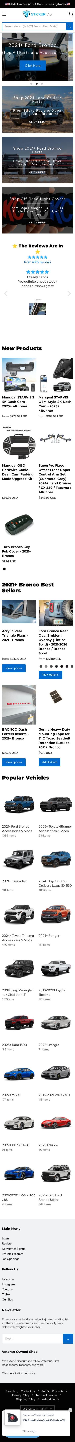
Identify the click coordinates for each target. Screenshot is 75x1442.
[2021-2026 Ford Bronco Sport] (56, 1173)
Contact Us (28, 1391)
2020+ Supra (48, 1145)
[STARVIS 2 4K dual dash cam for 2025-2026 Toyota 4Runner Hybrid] (19, 375)
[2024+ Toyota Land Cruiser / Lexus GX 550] (56, 859)
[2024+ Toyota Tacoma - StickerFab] (19, 913)
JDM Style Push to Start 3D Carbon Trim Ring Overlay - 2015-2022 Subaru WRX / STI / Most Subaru (45, 1420)
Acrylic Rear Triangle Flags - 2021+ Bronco (15, 635)
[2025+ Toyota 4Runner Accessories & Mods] (56, 804)
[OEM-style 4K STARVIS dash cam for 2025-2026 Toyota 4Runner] (56, 375)
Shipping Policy (25, 1399)
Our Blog (7, 1299)
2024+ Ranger (49, 936)
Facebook (8, 1279)
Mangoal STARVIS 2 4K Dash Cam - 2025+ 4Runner (18, 401)
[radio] (4, 569)
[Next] (65, 56)
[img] (37, 257)
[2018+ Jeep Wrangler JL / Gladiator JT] (19, 968)
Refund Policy (50, 1399)
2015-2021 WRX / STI (54, 1095)
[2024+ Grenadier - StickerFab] (19, 859)
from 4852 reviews (37, 262)
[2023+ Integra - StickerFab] (56, 1022)
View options (14, 668)
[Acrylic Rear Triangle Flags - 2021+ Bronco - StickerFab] (19, 611)
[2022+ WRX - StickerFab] (19, 1072)
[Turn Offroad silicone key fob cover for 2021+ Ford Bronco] (19, 524)
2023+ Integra (49, 1045)
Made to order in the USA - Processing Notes (37, 4)
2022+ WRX (11, 1095)
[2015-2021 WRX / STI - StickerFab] (56, 1072)
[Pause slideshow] (68, 37)
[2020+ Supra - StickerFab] (56, 1123)
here (11, 1373)
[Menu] (8, 14)
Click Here (37, 69)
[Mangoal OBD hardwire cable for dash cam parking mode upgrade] (19, 443)
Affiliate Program (12, 1254)
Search (10, 1391)
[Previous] (9, 56)
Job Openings (10, 1259)
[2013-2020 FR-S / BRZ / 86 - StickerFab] (19, 1173)
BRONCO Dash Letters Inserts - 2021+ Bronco (15, 734)
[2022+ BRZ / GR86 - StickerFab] (19, 1123)
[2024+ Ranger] (56, 913)
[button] (7, 293)
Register (7, 1243)
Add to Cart (49, 762)
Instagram (8, 1284)
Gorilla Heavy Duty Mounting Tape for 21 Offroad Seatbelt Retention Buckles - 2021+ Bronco (55, 738)
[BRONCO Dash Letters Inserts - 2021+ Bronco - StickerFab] (19, 705)
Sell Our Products (52, 1391)
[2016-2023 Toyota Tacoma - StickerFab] (56, 968)
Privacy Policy (20, 1395)
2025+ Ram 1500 (14, 1045)
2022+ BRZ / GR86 (15, 1145)
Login (5, 1238)
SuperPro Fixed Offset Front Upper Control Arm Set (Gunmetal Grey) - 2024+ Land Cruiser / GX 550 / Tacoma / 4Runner (55, 479)
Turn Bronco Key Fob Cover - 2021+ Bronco (16, 551)
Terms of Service (46, 1395)
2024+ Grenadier (14, 881)
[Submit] (69, 26)
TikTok (6, 1294)
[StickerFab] (37, 14)
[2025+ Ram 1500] (19, 1022)
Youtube (7, 1289)
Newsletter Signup (13, 1249)
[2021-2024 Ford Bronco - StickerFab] (19, 804)
